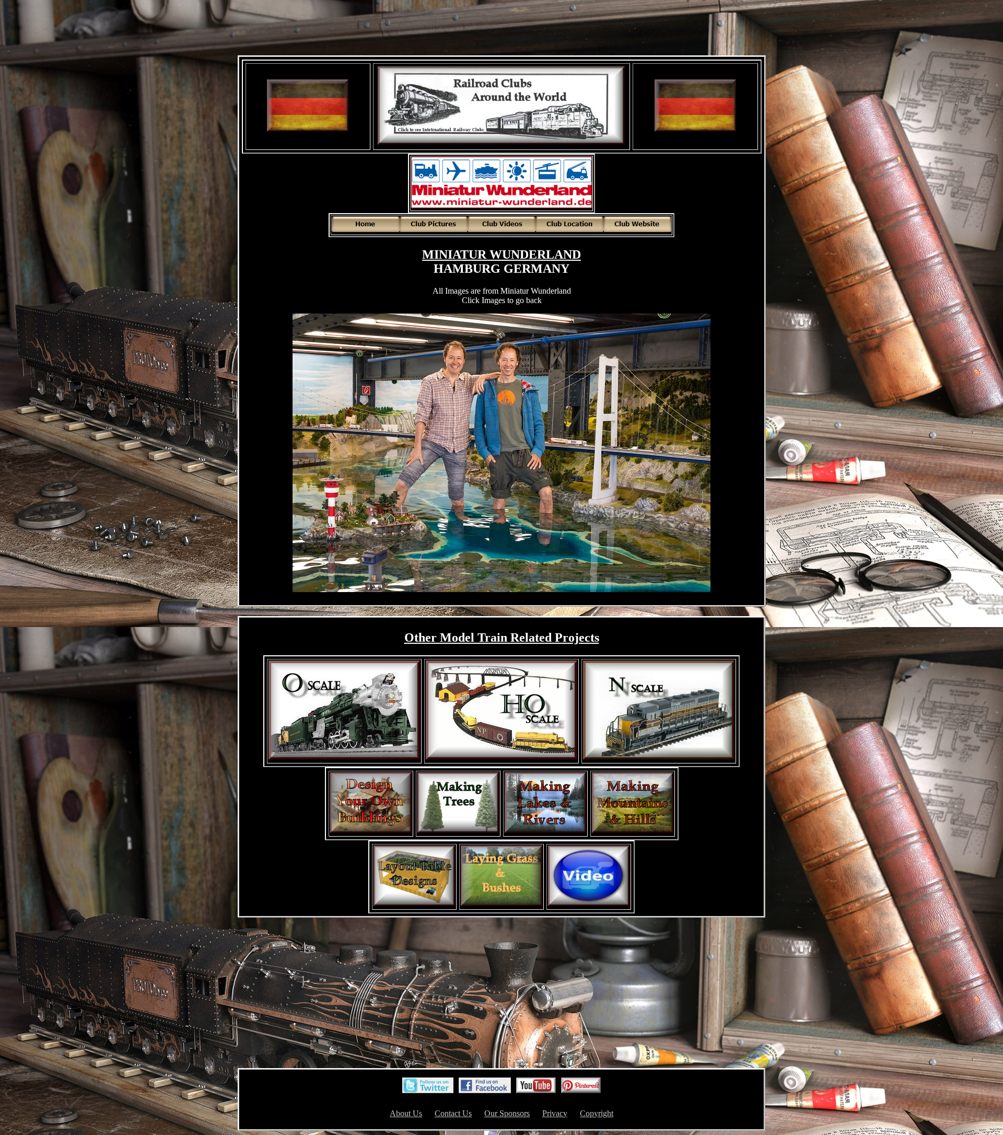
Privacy (554, 1113)
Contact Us (453, 1113)
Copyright (596, 1113)
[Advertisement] (501, 28)
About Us (406, 1113)
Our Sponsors (507, 1113)
